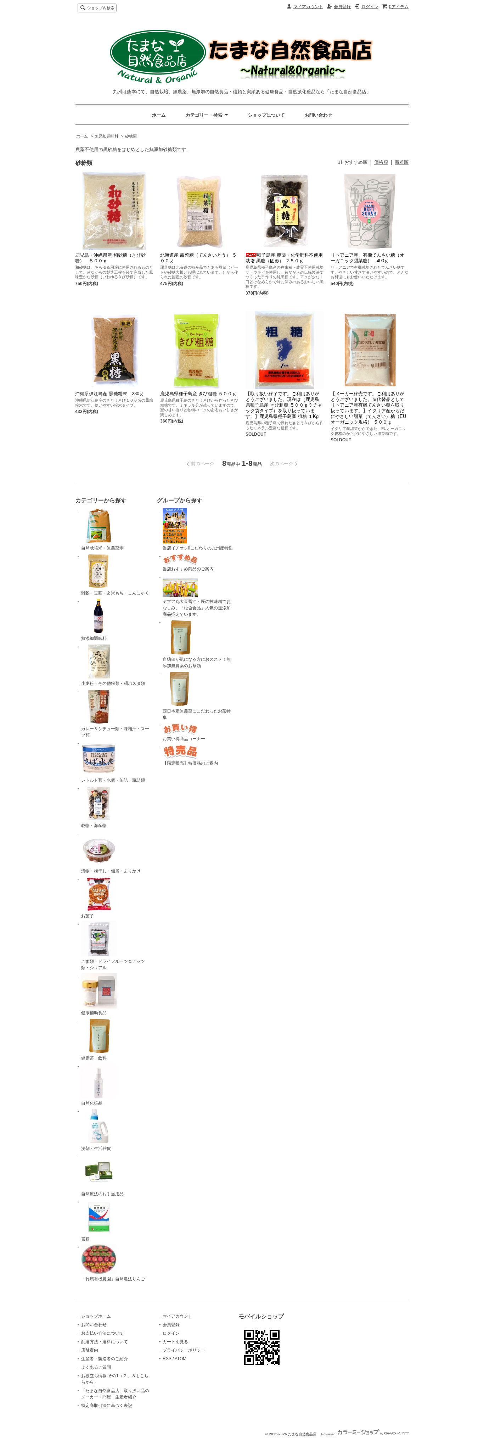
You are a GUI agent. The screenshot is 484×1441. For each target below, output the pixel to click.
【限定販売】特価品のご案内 (190, 763)
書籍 (85, 1238)
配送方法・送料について (104, 1341)
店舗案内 (89, 1350)
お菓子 (87, 916)
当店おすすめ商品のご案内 (188, 568)
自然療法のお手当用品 (102, 1193)
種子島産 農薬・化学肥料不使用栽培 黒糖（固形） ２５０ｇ (284, 257)
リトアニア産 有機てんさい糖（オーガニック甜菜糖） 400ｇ (367, 257)
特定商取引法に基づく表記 (106, 1405)
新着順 (402, 162)
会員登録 (342, 6)
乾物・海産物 (94, 825)
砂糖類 (131, 136)
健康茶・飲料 (94, 1058)
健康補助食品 (94, 1012)
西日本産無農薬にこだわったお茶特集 (197, 714)
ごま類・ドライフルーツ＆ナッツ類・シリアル (113, 964)
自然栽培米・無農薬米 (102, 548)
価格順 (381, 162)
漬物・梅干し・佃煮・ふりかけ (111, 870)
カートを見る (175, 1341)
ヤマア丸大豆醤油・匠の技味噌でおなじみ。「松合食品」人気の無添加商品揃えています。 (197, 608)
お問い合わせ (318, 115)
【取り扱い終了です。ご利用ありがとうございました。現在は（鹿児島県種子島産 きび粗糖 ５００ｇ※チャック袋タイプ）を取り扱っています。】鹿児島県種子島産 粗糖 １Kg (284, 405)
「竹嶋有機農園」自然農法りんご (113, 1279)
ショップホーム (96, 1316)
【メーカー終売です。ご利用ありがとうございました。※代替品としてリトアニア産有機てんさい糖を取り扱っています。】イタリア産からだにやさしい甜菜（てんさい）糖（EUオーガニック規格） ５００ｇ (368, 408)
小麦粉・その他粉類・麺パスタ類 (113, 683)
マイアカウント (308, 6)
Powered (329, 1434)
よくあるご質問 (96, 1367)
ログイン (369, 6)
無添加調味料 (106, 136)
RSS (167, 1358)
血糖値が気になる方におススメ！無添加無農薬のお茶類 (197, 662)
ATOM (180, 1358)
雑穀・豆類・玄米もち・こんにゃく (115, 593)
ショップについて (266, 115)
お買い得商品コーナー (184, 738)
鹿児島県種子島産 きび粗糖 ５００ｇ (198, 393)
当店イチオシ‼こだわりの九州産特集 (198, 548)
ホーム (159, 115)
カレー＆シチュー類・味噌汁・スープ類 (115, 732)
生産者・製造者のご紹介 (104, 1358)
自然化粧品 (91, 1103)
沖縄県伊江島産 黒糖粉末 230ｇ (109, 393)
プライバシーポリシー (184, 1350)
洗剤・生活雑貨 (96, 1148)
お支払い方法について (102, 1333)
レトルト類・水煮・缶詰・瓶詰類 (113, 780)
